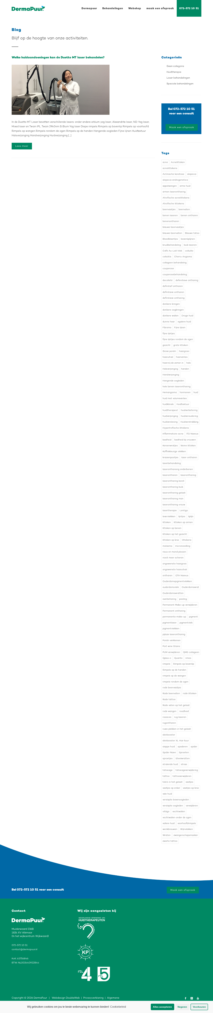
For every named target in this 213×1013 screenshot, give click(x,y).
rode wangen (169, 711)
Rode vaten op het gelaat (176, 705)
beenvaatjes (169, 209)
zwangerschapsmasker (186, 835)
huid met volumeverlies (175, 398)
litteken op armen (183, 522)
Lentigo (184, 510)
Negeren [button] (182, 1006)
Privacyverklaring (93, 997)
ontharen (167, 575)
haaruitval (168, 357)
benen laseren (170, 215)
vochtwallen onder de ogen (177, 817)
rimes (188, 658)
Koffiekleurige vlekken (174, 451)
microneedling (182, 546)
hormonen (185, 392)
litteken (167, 522)
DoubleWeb (73, 997)
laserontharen (170, 475)
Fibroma (167, 327)
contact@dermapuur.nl (24, 949)
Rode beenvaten (171, 693)
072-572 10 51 (189, 8)
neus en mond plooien (174, 552)
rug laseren (180, 717)
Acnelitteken (178, 162)
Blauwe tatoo (192, 233)
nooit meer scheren (173, 557)
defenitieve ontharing (187, 280)
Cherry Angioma (183, 256)
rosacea (167, 717)
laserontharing (188, 475)
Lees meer (21, 146)
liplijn (190, 516)
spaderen (183, 746)
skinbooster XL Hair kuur (176, 740)
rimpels (166, 664)
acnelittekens (170, 168)
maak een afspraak (160, 8)
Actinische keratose (173, 174)
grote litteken (180, 345)
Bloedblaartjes (170, 239)
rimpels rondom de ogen (175, 681)
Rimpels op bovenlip (183, 664)
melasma (167, 546)
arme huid (185, 186)
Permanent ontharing (174, 611)
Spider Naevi (169, 752)
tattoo (166, 776)
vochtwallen (178, 811)
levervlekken (169, 516)
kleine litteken (188, 445)
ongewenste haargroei (175, 563)
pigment (193, 616)
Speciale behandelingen (180, 83)
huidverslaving (170, 422)
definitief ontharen (173, 286)
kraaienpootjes (170, 457)
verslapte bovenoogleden (176, 799)
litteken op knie (171, 540)
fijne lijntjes (169, 333)
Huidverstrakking (189, 422)
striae (184, 764)
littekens (186, 540)
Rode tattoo (169, 699)
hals (188, 363)
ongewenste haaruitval (175, 569)
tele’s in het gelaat (173, 782)
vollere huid (169, 823)
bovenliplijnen (188, 239)
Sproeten (184, 752)
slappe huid (169, 746)
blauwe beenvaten (172, 233)
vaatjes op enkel (171, 788)
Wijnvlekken (186, 829)
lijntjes (181, 516)
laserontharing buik (173, 487)
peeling (183, 599)
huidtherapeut (170, 410)
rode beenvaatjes (172, 687)
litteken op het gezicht (175, 534)
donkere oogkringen (173, 310)
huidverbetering (189, 410)
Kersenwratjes (170, 445)
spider (194, 746)
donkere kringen (171, 304)
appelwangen (170, 186)
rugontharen (169, 723)
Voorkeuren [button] (199, 1006)
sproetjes (168, 758)
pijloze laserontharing (174, 634)
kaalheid (167, 439)
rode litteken (190, 693)
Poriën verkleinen (172, 640)
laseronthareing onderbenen (178, 469)
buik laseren (190, 245)
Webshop (134, 8)
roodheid (184, 711)
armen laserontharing (174, 191)
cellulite (189, 250)
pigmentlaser (170, 622)
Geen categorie (175, 66)
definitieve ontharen (173, 292)
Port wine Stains (171, 646)
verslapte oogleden (173, 805)
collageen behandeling (175, 262)
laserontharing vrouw (174, 504)
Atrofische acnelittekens (176, 197)
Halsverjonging (170, 369)
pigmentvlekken (171, 628)
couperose (168, 268)
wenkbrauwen (170, 829)
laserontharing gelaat (174, 492)
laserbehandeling (172, 463)
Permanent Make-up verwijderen (180, 605)
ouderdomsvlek (171, 587)
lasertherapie (170, 510)
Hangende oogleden (173, 380)
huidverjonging (170, 416)
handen (185, 369)
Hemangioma (170, 392)
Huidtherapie (174, 72)
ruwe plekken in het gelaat (177, 729)
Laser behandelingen (178, 77)
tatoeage (168, 770)
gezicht (166, 345)
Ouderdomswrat (190, 587)
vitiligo (166, 811)
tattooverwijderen (182, 776)
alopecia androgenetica (175, 180)
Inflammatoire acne (173, 433)
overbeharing (169, 599)
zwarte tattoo (170, 841)
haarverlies (182, 357)
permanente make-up (174, 616)
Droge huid (187, 315)
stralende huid (170, 764)
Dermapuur (89, 8)
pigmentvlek (186, 622)
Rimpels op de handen (174, 670)
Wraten (167, 835)
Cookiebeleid (118, 1006)
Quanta (178, 658)
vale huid (167, 794)
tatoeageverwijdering (187, 770)
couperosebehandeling (175, 274)
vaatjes (189, 782)
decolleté (168, 280)
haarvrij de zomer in (173, 363)
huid (196, 392)
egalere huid (184, 321)
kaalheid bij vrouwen (185, 439)
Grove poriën (169, 351)
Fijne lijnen (179, 327)
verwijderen (192, 805)
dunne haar (169, 321)
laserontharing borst (173, 481)
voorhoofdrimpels (187, 823)
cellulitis (167, 256)
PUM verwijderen (171, 652)
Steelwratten (183, 758)
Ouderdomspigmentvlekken (177, 581)
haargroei (184, 351)
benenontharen (171, 221)
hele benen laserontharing (177, 386)
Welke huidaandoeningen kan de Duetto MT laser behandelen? (58, 57)
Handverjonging (171, 374)
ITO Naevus (192, 433)
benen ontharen (189, 215)
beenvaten (184, 209)
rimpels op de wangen (174, 675)
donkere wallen (171, 315)
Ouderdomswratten (173, 593)
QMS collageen (191, 652)
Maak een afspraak (181, 127)
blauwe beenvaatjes (173, 227)
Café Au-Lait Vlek (172, 250)
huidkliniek (168, 404)
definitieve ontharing (174, 298)
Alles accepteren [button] (162, 1006)
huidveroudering (189, 416)
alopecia (191, 174)
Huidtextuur (183, 404)
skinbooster (169, 734)
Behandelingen (112, 8)
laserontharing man (173, 498)
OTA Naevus (181, 575)
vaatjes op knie (191, 788)
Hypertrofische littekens (176, 428)
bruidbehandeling (172, 245)
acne (165, 162)
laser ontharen (189, 457)
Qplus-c (167, 658)
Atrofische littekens (173, 203)
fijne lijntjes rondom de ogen (178, 339)
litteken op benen (172, 528)
